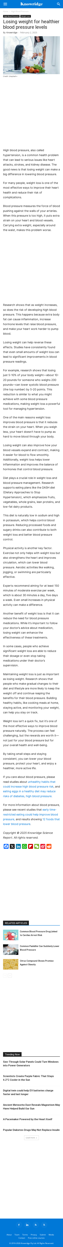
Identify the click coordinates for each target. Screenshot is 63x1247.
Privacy (34, 1234)
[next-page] (10, 976)
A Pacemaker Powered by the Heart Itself (27, 1119)
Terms (25, 1234)
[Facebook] (19, 1225)
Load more (30, 1137)
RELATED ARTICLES (16, 923)
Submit (43, 1234)
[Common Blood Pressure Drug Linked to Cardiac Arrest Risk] (10, 935)
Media (51, 1234)
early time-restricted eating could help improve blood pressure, (30, 814)
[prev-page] (5, 976)
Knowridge (11, 32)
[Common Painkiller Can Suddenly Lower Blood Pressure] (10, 949)
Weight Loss (25, 16)
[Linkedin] (27, 1225)
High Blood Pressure (20, 11)
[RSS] (36, 1225)
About (9, 1234)
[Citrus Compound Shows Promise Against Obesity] (10, 964)
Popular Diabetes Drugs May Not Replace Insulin (31, 1129)
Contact (22, 1238)
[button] (5, 4)
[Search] (58, 4)
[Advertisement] (31, 113)
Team (17, 1234)
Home (5, 11)
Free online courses (36, 1238)
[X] (44, 1225)
